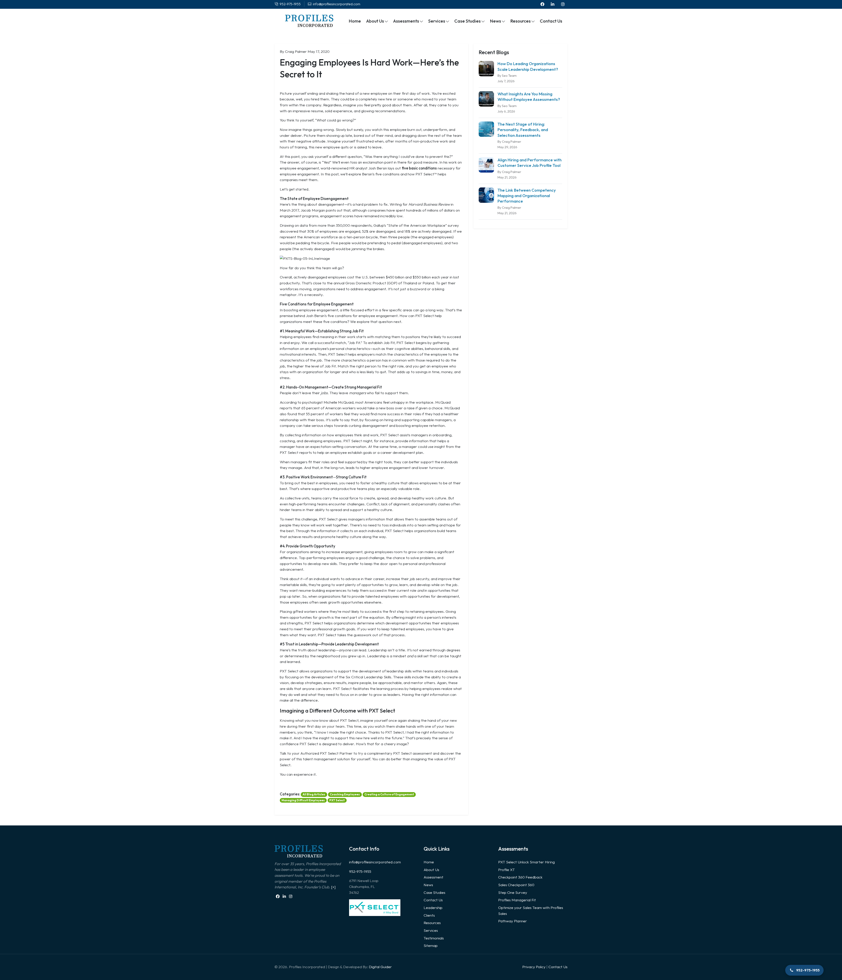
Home (429, 862)
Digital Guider (380, 966)
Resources (432, 922)
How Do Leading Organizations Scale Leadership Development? (528, 66)
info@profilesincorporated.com (375, 862)
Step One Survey (512, 892)
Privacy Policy (534, 966)
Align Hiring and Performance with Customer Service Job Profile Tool (530, 162)
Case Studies (434, 892)
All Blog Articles (314, 794)
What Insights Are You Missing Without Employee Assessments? (529, 96)
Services (431, 930)
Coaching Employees (345, 794)
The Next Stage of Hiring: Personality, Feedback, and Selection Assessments (523, 129)
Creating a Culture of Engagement (389, 794)
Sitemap (431, 945)
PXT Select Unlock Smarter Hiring (526, 862)
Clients (429, 915)
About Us (431, 869)
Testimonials (434, 938)
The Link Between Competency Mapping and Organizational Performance (527, 195)
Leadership (433, 907)
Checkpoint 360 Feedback (520, 877)
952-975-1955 (360, 871)
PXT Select (337, 800)
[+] (333, 887)
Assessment (433, 877)
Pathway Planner (512, 921)
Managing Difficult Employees (303, 800)
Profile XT (506, 869)
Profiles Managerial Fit (517, 900)
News (428, 884)
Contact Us (433, 900)
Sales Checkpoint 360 (516, 884)
